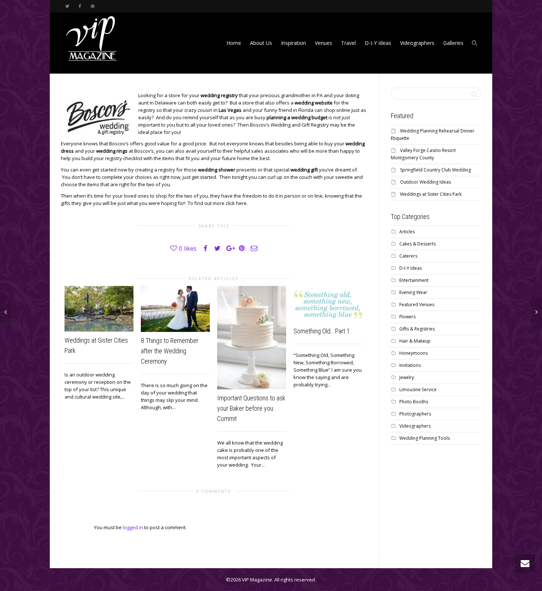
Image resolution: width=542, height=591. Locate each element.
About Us (261, 42)
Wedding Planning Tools (424, 438)
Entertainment (413, 280)
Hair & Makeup (415, 341)
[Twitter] (67, 6)
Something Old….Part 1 (321, 331)
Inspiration (293, 42)
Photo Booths (413, 402)
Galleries (453, 42)
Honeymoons (413, 353)
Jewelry (406, 377)
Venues (323, 42)
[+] (99, 308)
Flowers (407, 317)
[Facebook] (80, 6)
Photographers (415, 414)
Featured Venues (416, 304)
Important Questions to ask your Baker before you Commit (251, 408)
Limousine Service (418, 389)
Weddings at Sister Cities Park (431, 194)
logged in (133, 527)
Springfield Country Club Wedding (435, 170)
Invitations (410, 365)
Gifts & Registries (417, 329)
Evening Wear (413, 292)
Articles (407, 232)
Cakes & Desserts (417, 244)
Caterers (408, 256)
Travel (348, 42)
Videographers (417, 42)
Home (233, 42)
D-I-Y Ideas (378, 42)
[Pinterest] (92, 6)
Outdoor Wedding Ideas (425, 182)
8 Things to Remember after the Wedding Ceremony (169, 351)
